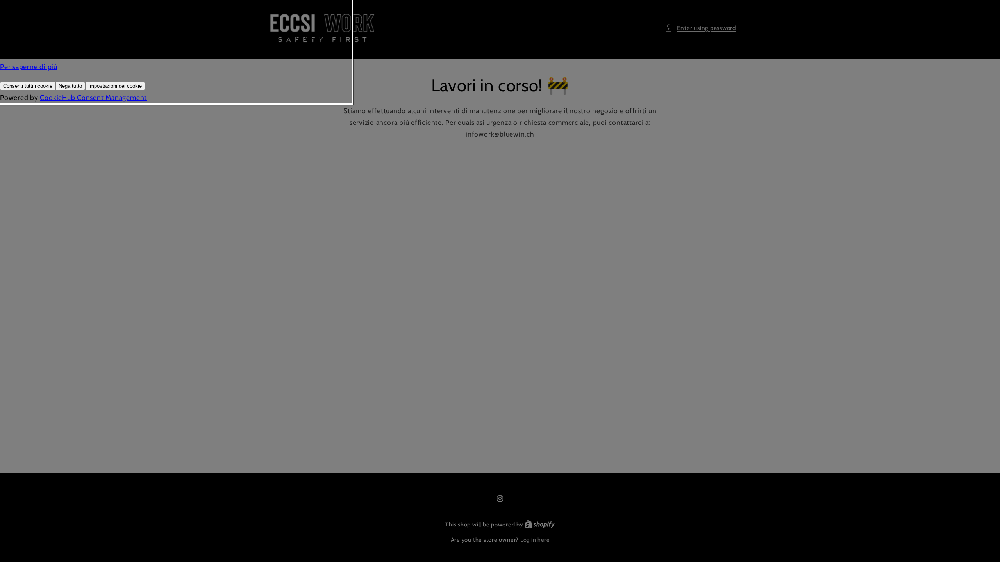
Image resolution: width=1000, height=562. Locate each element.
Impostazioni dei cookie (115, 86)
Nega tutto (70, 86)
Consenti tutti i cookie (27, 86)
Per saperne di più (28, 66)
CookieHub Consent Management (93, 97)
